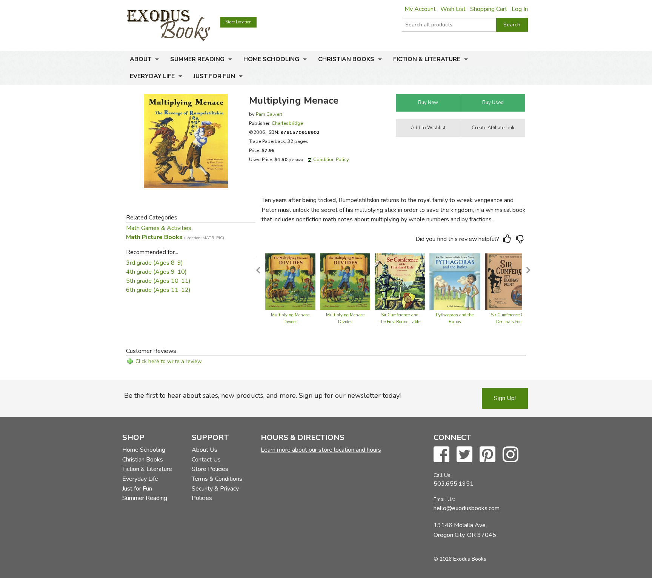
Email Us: (444, 499)
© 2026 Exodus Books (460, 559)
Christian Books (346, 59)
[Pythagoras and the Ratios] (454, 281)
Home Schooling (271, 59)
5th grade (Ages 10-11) (158, 281)
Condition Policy (331, 159)
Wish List (453, 9)
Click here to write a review (168, 361)
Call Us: (443, 475)
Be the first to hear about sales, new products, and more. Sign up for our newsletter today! (262, 395)
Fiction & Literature (426, 59)
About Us (204, 450)
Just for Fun (214, 76)
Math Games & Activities (158, 228)
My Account (420, 9)
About (140, 59)
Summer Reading (197, 59)
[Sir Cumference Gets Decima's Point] (510, 281)
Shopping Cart (488, 9)
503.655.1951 (454, 484)
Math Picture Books (175, 237)
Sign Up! (505, 398)
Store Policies (210, 469)
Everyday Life (152, 76)
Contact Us (206, 459)
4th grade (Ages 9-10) (156, 272)
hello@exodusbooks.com (467, 508)
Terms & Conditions (217, 479)
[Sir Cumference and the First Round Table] (400, 281)
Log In (520, 9)
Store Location (238, 22)
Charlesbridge (287, 123)
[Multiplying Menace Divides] (290, 281)
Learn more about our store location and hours (321, 450)
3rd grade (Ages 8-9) (154, 263)
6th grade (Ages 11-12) (158, 290)
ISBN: (294, 132)
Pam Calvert (269, 114)
